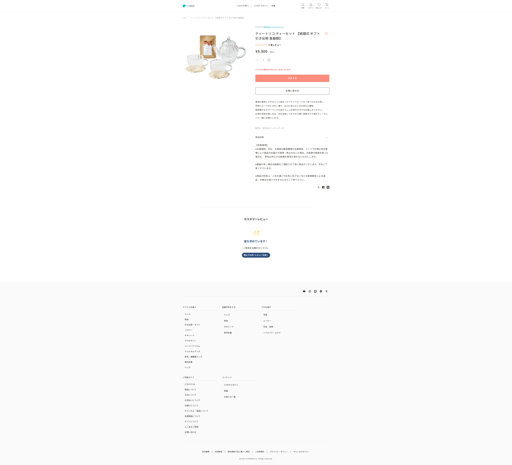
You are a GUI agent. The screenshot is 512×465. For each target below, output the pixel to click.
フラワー (188, 330)
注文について (190, 395)
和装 (187, 319)
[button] (244, 6)
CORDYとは (190, 384)
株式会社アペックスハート (273, 27)
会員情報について (192, 416)
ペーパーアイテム (192, 346)
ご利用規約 (259, 452)
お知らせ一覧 (230, 397)
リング (188, 367)
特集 (226, 391)
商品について (190, 389)
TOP (184, 18)
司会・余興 (268, 327)
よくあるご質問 (191, 427)
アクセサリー (190, 341)
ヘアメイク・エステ (272, 333)
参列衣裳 (188, 362)
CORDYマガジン (231, 385)
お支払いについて (192, 400)
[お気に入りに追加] (326, 33)
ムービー (267, 321)
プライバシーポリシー (279, 452)
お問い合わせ (190, 432)
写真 (265, 315)
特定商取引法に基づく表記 (239, 452)
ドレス (188, 314)
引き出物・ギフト (192, 325)
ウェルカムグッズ (192, 351)
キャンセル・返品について (196, 411)
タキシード (189, 335)
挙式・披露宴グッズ (193, 357)
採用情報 (218, 452)
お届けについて (191, 405)
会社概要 (205, 452)
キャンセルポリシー (301, 452)
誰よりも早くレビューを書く (256, 255)
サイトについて (191, 421)
